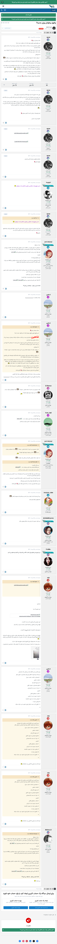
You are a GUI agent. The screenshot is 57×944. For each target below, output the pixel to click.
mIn (48, 578)
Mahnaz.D (48, 830)
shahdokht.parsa (48, 518)
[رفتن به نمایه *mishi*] (48, 194)
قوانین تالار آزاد (28, 15)
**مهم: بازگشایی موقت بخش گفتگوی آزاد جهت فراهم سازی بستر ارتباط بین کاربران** (30, 2)
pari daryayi (48, 242)
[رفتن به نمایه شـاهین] (48, 303)
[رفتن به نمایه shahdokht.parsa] (48, 530)
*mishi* (48, 183)
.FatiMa (48, 549)
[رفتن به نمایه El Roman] (48, 395)
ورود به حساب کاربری (16, 907)
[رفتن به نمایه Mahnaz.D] (48, 839)
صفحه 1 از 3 (39, 32)
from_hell (48, 413)
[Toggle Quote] (38, 218)
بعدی (48, 32)
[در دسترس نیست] (35, 652)
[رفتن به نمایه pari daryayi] (48, 254)
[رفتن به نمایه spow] (54, 28)
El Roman (48, 386)
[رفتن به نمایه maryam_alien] (48, 501)
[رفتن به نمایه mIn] (48, 587)
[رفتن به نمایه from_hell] (48, 422)
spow (47, 27)
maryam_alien (48, 493)
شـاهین (48, 295)
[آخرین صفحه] (45, 33)
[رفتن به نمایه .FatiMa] (48, 561)
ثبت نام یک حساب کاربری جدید (41, 907)
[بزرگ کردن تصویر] (32, 40)
